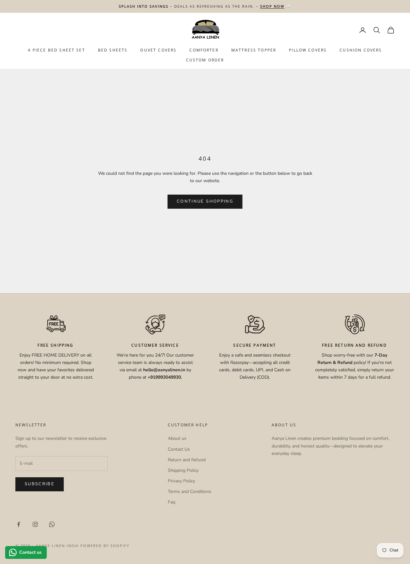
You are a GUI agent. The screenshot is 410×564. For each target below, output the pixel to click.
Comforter (203, 50)
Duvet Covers (158, 50)
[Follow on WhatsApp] (52, 524)
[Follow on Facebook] (18, 524)
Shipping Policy (183, 470)
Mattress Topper (253, 50)
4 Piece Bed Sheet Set (56, 50)
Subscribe (39, 484)
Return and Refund (187, 460)
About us (177, 438)
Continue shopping (205, 201)
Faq (171, 502)
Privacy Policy (181, 481)
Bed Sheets (113, 50)
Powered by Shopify (104, 545)
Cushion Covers (361, 50)
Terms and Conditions (189, 491)
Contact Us (179, 449)
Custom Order (205, 60)
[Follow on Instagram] (35, 524)
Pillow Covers (308, 50)
